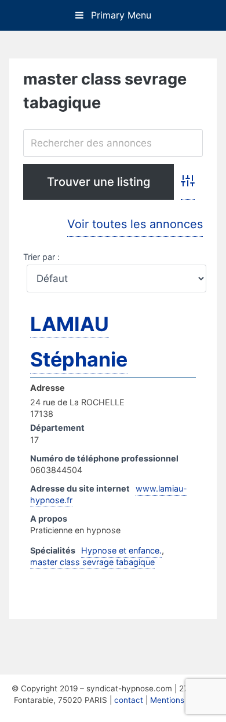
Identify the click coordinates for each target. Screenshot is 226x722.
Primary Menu (119, 15)
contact (128, 700)
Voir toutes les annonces (135, 224)
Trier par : (41, 257)
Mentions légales (181, 700)
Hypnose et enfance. (121, 550)
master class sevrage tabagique (92, 562)
